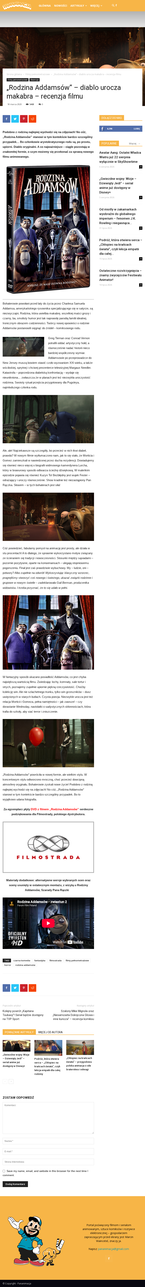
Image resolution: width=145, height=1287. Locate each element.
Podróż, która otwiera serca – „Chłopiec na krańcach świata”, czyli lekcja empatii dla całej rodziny (47, 1066)
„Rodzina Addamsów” (64, 809)
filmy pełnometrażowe (77, 960)
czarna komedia (21, 960)
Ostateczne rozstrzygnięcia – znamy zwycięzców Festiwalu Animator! (120, 275)
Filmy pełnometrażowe (37, 74)
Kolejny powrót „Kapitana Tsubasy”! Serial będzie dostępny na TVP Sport (23, 1015)
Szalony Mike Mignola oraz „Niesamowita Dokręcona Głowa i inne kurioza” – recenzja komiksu (73, 1015)
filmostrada (55, 960)
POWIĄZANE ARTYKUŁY (19, 1032)
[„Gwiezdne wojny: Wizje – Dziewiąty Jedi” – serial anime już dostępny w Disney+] (16, 1046)
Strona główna (14, 74)
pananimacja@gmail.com (113, 1249)
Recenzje (35, 79)
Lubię (137, 128)
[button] (113, 5)
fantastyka (39, 960)
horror (7, 965)
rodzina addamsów (25, 965)
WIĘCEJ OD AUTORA (50, 1032)
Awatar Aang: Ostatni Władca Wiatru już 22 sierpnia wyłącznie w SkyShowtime (120, 157)
